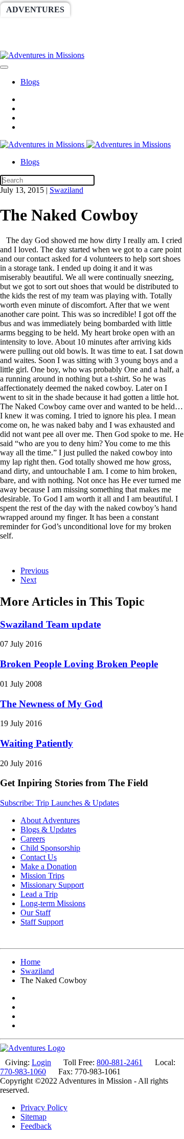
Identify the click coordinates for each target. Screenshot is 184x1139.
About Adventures (50, 820)
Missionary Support (52, 885)
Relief (21, 43)
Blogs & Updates (48, 829)
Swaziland (66, 190)
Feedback (36, 1126)
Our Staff (35, 912)
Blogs (29, 81)
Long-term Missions (52, 903)
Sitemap (33, 1116)
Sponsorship (105, 26)
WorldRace (107, 9)
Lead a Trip (39, 894)
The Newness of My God (51, 703)
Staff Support (41, 921)
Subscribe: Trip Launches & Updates (59, 802)
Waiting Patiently (36, 743)
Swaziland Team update (50, 624)
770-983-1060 (23, 1071)
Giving (67, 43)
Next (28, 579)
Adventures (35, 9)
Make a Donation (48, 866)
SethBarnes (34, 26)
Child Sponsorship (50, 848)
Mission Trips (42, 875)
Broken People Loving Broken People (79, 663)
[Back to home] (42, 55)
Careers (32, 838)
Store (111, 43)
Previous (34, 570)
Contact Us (38, 857)
